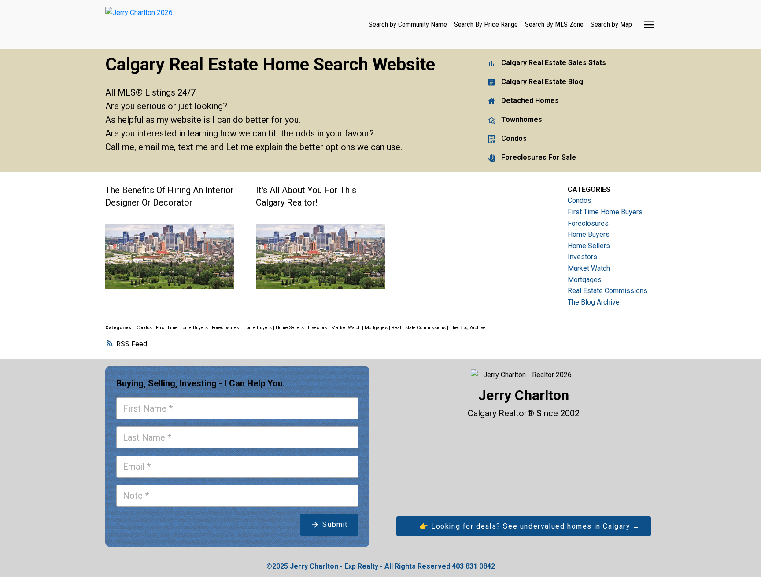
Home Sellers (290, 328)
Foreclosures (226, 328)
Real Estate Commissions (419, 328)
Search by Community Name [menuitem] (408, 24)
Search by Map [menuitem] (611, 24)
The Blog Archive (468, 328)
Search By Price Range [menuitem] (486, 24)
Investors (318, 328)
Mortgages (377, 328)
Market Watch (346, 328)
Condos (145, 328)
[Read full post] (169, 261)
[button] (523, 526)
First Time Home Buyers (182, 328)
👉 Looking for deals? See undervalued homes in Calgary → (529, 526)
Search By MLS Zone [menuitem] (554, 24)
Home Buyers (258, 328)
